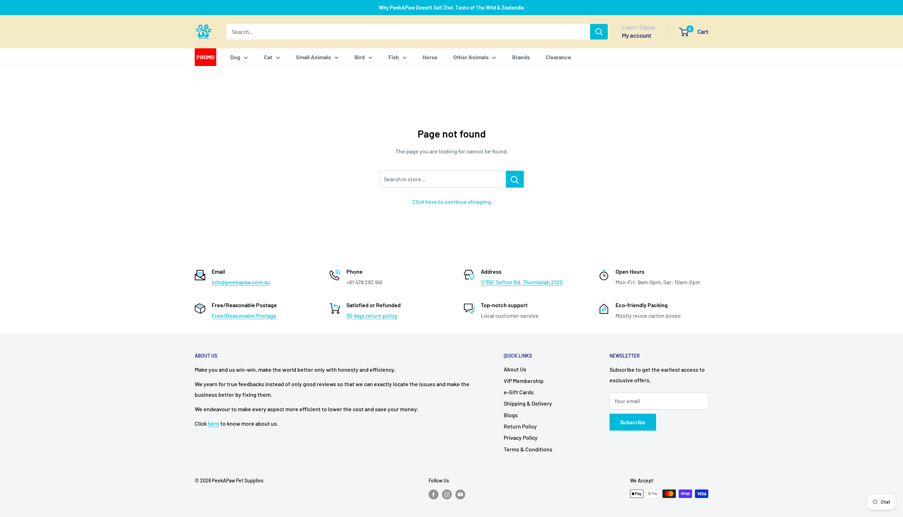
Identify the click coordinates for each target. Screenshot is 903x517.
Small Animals (313, 57)
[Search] (599, 31)
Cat (268, 57)
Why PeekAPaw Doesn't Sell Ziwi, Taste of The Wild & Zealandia (451, 7)
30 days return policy (372, 315)
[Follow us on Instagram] (447, 494)
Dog (235, 57)
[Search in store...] (515, 179)
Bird (359, 57)
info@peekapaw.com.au (241, 282)
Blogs (511, 415)
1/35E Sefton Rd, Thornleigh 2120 (522, 282)
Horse (430, 57)
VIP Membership (524, 380)
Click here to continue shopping (451, 201)
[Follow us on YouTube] (460, 494)
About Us (515, 369)
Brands (521, 57)
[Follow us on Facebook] (433, 494)
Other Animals (471, 57)
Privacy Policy (521, 437)
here (213, 423)
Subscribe (633, 422)
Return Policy (520, 426)
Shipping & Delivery (528, 403)
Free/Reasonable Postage (244, 315)
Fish (393, 57)
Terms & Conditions (528, 449)
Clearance (558, 57)
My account (636, 35)
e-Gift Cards (519, 392)
